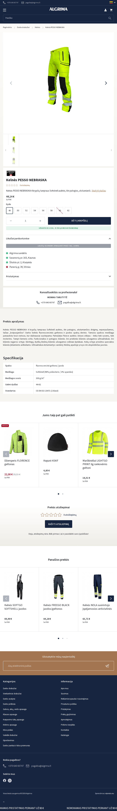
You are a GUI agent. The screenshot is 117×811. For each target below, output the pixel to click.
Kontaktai (65, 730)
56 (43, 210)
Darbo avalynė (9, 699)
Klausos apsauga (10, 714)
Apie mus (64, 688)
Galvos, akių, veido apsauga (15, 709)
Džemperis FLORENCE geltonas (17, 462)
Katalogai (65, 735)
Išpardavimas (8, 740)
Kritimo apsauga (10, 724)
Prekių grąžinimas (68, 714)
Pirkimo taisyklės (68, 724)
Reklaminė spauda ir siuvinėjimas (74, 699)
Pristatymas (66, 709)
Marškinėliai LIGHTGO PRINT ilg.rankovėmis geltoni (95, 464)
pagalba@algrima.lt (72, 302)
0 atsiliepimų (25, 185)
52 (26, 210)
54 (35, 210)
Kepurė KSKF (50, 461)
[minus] (10, 220)
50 (18, 210)
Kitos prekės (8, 730)
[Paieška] (110, 18)
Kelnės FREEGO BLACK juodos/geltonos (56, 607)
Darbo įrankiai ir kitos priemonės (16, 745)
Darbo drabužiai (9, 688)
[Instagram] (10, 780)
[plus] (40, 220)
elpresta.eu (109, 793)
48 (10, 210)
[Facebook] (5, 780)
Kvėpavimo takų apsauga (13, 719)
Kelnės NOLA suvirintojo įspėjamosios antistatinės (97, 607)
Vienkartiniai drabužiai (12, 693)
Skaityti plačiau (99, 190)
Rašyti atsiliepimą (58, 524)
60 (60, 210)
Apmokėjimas (66, 719)
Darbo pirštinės (9, 704)
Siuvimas (64, 693)
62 (68, 210)
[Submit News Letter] (107, 666)
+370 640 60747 (48, 302)
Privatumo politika (68, 704)
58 (51, 210)
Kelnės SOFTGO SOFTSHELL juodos (15, 607)
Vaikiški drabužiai (10, 735)
